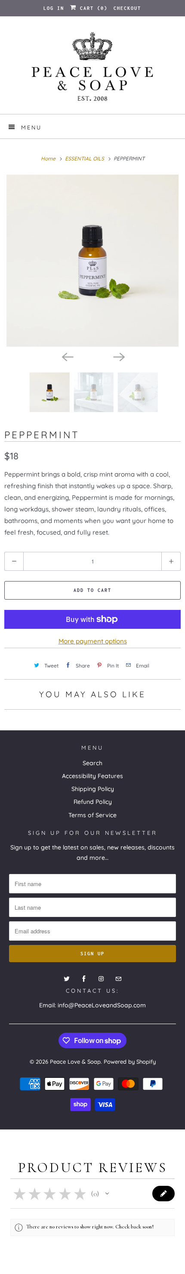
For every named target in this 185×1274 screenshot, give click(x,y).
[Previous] (66, 356)
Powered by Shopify (130, 1061)
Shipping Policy (92, 789)
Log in (53, 8)
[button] (107, 1193)
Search (92, 763)
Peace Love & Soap (75, 1061)
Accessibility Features (92, 776)
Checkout (127, 8)
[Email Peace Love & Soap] (118, 979)
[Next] (118, 356)
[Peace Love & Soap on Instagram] (101, 979)
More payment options (93, 641)
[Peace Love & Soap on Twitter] (66, 979)
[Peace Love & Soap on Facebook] (83, 979)
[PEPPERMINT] (92, 261)
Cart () (92, 8)
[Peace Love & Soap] (92, 68)
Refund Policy (93, 802)
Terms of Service (92, 815)
